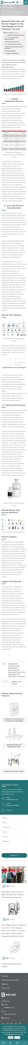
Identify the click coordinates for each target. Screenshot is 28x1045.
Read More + (21, 886)
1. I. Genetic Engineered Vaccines (15, 35)
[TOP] (24, 1042)
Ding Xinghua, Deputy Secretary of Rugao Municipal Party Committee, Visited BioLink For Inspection (13, 894)
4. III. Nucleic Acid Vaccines (13, 44)
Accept (17, 1037)
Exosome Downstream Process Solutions (11, 965)
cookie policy (11, 1034)
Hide (16, 33)
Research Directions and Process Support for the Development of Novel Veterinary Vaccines (13, 13)
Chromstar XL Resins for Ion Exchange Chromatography (14, 720)
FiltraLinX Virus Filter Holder (14, 771)
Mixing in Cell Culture (16, 683)
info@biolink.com (12, 799)
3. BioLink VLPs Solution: (12, 42)
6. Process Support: (10, 51)
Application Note (8, 7)
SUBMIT (14, 855)
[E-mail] (3, 1042)
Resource (12, 6)
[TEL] (10, 1042)
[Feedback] (17, 1042)
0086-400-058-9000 (12, 805)
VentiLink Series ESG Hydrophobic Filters (14, 745)
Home (6, 6)
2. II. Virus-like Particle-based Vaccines (12, 38)
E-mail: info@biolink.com (8, 1006)
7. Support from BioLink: (12, 53)
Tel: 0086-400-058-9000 (8, 1013)
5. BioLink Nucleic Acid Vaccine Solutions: (14, 47)
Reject (10, 1037)
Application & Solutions (10, 980)
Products (5, 976)
